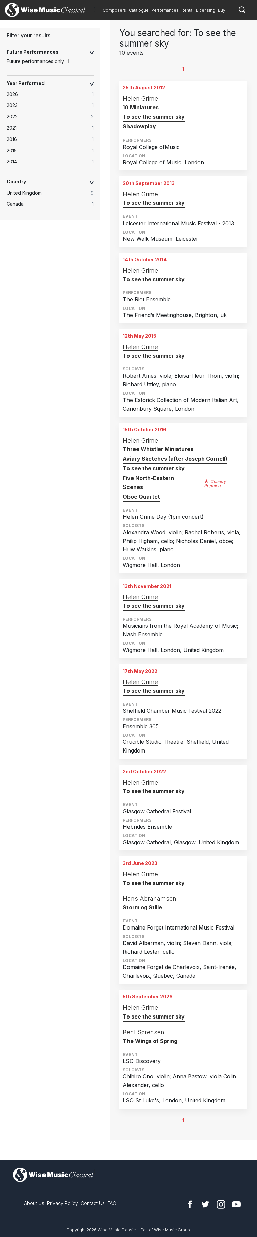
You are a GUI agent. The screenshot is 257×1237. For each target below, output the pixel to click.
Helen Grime (140, 98)
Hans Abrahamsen (149, 898)
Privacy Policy (62, 1203)
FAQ (111, 1203)
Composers (114, 10)
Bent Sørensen (143, 1032)
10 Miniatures (141, 107)
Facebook (190, 1204)
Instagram (221, 1204)
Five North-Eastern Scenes (148, 482)
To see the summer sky (154, 116)
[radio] (53, 94)
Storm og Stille (142, 907)
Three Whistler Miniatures (158, 449)
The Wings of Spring (150, 1041)
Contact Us (93, 1203)
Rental (187, 10)
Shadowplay (139, 126)
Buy (221, 10)
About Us (34, 1203)
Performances (165, 10)
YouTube (236, 1204)
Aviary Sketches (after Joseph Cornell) (175, 458)
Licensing (205, 10)
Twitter (205, 1204)
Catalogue (139, 10)
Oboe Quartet (141, 496)
